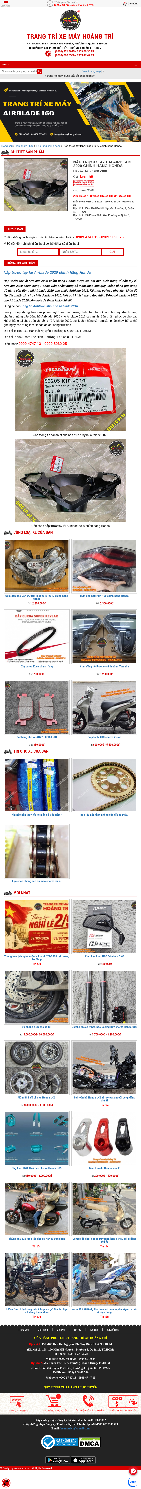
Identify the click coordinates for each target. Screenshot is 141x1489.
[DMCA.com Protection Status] (89, 1441)
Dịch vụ (61, 1329)
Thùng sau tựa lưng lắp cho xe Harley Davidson (37, 1238)
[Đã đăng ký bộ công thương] (59, 1441)
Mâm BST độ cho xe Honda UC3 (36, 1097)
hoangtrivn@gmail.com (75, 1428)
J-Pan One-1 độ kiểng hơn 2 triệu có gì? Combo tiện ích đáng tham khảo (37, 1310)
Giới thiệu (43, 1329)
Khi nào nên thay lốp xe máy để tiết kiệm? (37, 814)
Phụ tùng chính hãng (48, 145)
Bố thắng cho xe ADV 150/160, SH (37, 737)
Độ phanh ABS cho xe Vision (104, 737)
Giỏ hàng (133, 3)
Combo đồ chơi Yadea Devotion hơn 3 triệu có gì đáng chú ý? (104, 1240)
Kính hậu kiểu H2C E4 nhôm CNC (104, 956)
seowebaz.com (22, 1468)
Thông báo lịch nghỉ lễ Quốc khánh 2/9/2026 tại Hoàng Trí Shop (36, 958)
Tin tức (77, 1329)
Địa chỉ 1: (35, 1344)
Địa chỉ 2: (37, 1363)
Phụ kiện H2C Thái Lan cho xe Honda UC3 (37, 1168)
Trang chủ (7, 145)
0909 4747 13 (87, 237)
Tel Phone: (60, 1353)
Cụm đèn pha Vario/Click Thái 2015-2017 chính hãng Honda (36, 597)
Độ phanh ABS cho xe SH (37, 1027)
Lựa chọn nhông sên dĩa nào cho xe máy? (36, 881)
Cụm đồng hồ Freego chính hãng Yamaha (104, 666)
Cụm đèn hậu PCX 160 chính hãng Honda (104, 596)
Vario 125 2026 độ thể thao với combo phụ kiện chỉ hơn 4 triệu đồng (104, 1310)
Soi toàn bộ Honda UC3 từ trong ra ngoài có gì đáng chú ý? (104, 1099)
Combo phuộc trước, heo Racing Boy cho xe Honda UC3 (104, 1027)
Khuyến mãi (113, 1329)
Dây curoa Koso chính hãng (37, 666)
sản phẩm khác (24, 145)
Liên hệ (94, 1329)
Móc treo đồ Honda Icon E (104, 1168)
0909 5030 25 (112, 237)
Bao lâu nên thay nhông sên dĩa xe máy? (104, 814)
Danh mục (5, 6)
